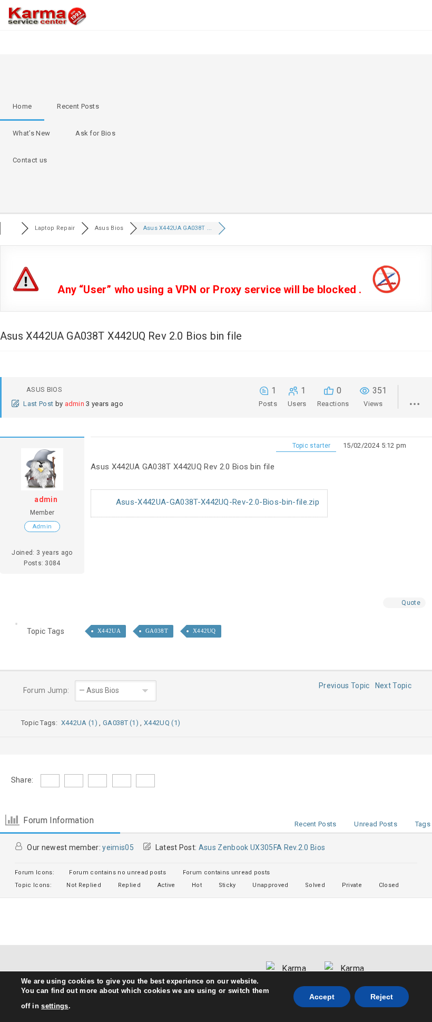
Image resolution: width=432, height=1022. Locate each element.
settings (54, 1006)
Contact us (30, 160)
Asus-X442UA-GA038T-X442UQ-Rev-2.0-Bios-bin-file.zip (216, 502)
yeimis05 (118, 847)
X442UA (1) (80, 723)
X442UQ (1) (162, 723)
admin (75, 404)
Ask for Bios (95, 133)
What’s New (31, 133)
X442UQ (204, 631)
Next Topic (395, 685)
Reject (381, 996)
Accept (322, 996)
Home (22, 106)
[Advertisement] (260, 133)
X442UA (109, 631)
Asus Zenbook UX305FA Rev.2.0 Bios (262, 847)
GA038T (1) (122, 723)
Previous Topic (343, 685)
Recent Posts (78, 106)
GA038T (156, 631)
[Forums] (10, 228)
